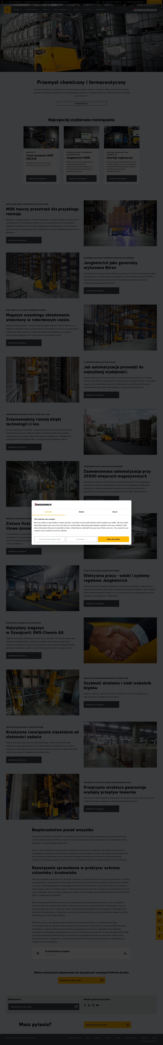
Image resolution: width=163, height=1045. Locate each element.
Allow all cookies (113, 539)
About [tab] (114, 512)
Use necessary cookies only (49, 539)
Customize (80, 539)
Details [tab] (81, 512)
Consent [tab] (48, 512)
